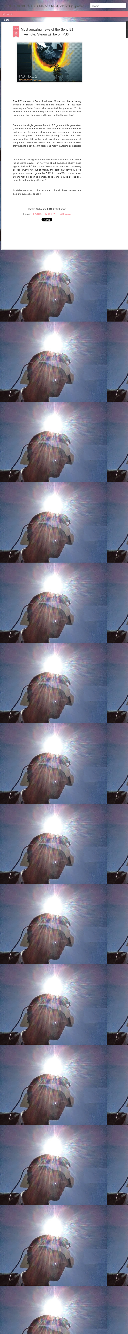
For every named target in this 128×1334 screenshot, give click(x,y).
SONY (51, 214)
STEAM (60, 214)
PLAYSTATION (39, 214)
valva (68, 214)
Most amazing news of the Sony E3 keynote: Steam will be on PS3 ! (47, 31)
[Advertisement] (99, 79)
